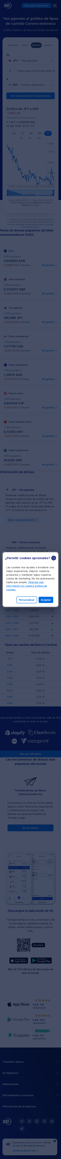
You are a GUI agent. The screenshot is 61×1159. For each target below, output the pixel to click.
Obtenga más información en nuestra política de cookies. (26, 586)
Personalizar (27, 599)
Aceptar (46, 599)
